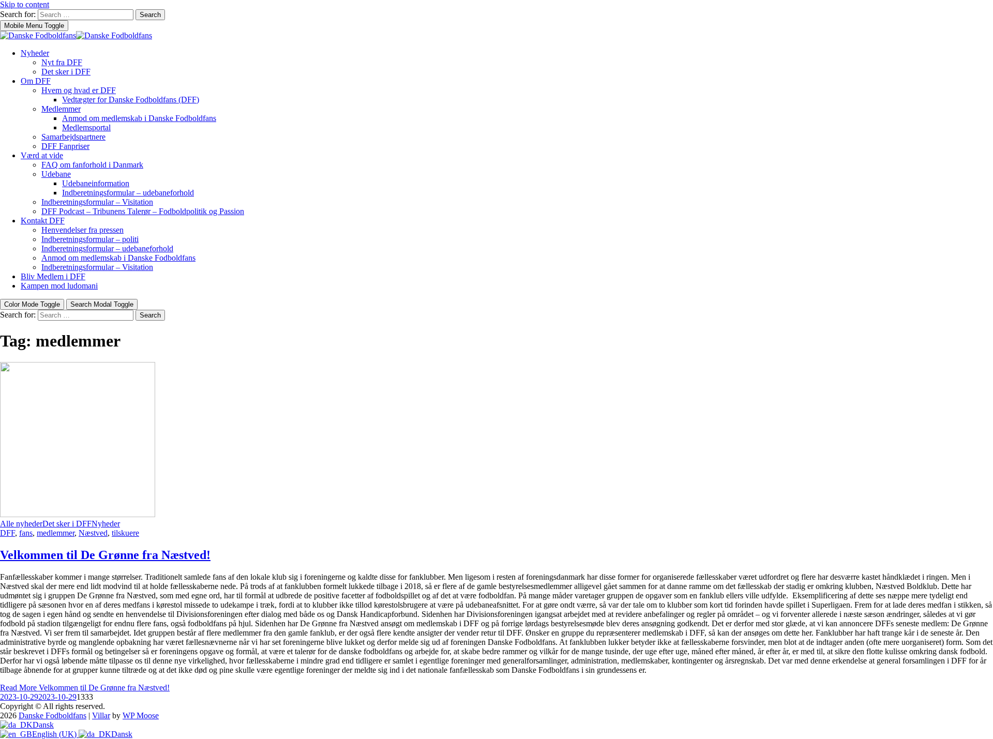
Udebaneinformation (95, 183)
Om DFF (36, 81)
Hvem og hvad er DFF (78, 90)
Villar (101, 715)
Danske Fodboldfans (52, 715)
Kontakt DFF (43, 220)
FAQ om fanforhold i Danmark (92, 164)
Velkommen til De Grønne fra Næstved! (105, 555)
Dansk (43, 724)
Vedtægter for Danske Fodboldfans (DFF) (130, 99)
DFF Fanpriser (65, 146)
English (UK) (55, 734)
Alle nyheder (21, 523)
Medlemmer (61, 108)
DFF (7, 533)
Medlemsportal (86, 127)
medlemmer (55, 533)
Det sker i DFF (66, 71)
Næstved (93, 533)
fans (26, 533)
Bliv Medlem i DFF (53, 276)
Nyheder (35, 53)
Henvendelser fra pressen (82, 229)
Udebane (56, 174)
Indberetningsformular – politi (90, 239)
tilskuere (125, 533)
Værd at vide (42, 155)
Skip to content (24, 4)
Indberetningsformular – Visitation (97, 202)
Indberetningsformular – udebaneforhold (128, 192)
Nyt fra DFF (61, 62)
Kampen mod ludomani (59, 285)
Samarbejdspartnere (73, 136)
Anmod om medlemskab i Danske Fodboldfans (139, 118)
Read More (85, 687)
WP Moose (141, 715)
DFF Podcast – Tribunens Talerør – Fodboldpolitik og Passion (142, 211)
